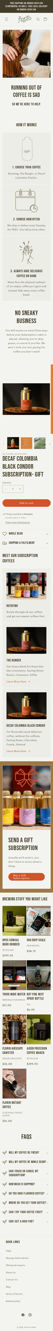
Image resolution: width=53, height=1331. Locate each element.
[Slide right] (50, 444)
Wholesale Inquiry (15, 1265)
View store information (18, 522)
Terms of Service (14, 1293)
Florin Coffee (30, 1327)
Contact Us (12, 1279)
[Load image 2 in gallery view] (26, 443)
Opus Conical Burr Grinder (11, 942)
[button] (6, 19)
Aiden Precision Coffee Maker (37, 1050)
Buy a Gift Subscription (21, 877)
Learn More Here (16, 681)
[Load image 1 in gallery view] (13, 443)
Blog (8, 1286)
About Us (11, 1272)
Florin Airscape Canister (13, 1050)
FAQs (8, 1250)
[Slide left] (3, 444)
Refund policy (13, 1301)
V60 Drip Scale (36, 940)
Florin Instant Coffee (12, 1105)
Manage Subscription (17, 1258)
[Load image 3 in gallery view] (40, 443)
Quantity (7, 482)
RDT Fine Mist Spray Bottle (35, 996)
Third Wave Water (14, 994)
